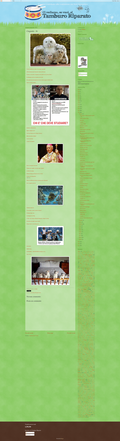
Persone (91, 366)
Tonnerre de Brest (83, 210)
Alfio (78, 256)
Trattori (87, 407)
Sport (91, 391)
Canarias (79, 270)
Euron (93, 308)
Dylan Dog (91, 304)
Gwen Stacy (92, 326)
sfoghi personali (91, 387)
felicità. (87, 313)
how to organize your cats (31, 183)
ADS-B (79, 253)
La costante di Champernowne (85, 192)
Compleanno (90, 277)
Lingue (83, 344)
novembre (80, 220)
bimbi (94, 264)
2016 (79, 108)
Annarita (83, 258)
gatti (94, 320)
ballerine (79, 264)
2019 (79, 102)
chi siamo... (84, 29)
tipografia (87, 406)
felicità (83, 313)
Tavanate (89, 401)
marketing (92, 348)
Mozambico (79, 354)
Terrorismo (85, 405)
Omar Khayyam (88, 361)
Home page (50, 333)
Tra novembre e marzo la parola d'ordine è (34, 210)
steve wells (93, 394)
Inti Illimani (82, 336)
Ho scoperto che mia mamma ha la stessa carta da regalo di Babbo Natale (40, 80)
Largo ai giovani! (91, 341)
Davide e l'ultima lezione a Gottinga (86, 178)
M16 (90, 346)
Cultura (82, 296)
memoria (93, 350)
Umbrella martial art (30, 207)
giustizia (87, 324)
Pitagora (89, 370)
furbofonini (89, 319)
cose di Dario (80, 287)
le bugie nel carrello (90, 342)
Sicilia (79, 388)
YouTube (79, 417)
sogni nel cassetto (88, 390)
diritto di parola (84, 301)
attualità (81, 263)
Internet (88, 335)
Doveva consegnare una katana (32, 165)
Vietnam (79, 414)
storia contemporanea (91, 395)
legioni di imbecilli (85, 343)
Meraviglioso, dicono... (84, 125)
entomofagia (91, 306)
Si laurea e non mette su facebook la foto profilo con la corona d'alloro (39, 74)
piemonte (79, 368)
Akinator (81, 181)
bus (93, 268)
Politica (79, 372)
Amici (89, 256)
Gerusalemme (80, 323)
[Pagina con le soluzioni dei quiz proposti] (86, 40)
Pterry (79, 377)
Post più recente (29, 333)
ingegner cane (85, 334)
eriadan (79, 307)
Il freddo (81, 187)
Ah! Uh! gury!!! (83, 158)
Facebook (79, 311)
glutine (91, 324)
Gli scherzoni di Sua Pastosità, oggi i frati (87, 162)
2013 (79, 241)
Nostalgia (79, 359)
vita (94, 414)
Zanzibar (83, 417)
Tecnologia (79, 402)
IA (78, 330)
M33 (78, 347)
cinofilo (85, 276)
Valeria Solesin (84, 412)
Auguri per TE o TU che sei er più (86, 145)
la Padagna (85, 340)
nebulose (89, 355)
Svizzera (92, 399)
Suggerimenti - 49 (83, 171)
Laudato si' (83, 342)
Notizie (84, 359)
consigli (88, 280)
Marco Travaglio (80, 348)
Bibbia (87, 264)
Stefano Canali (85, 394)
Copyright (79, 282)
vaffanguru (79, 412)
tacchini (79, 400)
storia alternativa (84, 395)
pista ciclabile (85, 370)
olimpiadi (82, 361)
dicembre (80, 113)
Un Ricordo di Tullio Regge (85, 206)
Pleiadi (82, 371)
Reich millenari (82, 164)
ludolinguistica (80, 346)
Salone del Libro (86, 383)
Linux (87, 344)
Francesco (88, 317)
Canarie (84, 270)
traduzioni (79, 407)
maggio (80, 231)
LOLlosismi (91, 344)
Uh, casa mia (82, 202)
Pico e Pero (91, 367)
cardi (94, 270)
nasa (82, 355)
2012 (79, 243)
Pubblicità (82, 377)
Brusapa (79, 268)
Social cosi (86, 389)
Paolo (88, 364)
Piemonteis (84, 368)
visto (82, 414)
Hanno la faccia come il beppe (87, 328)
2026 (79, 89)
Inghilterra (91, 334)
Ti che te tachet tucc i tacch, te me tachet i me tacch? (36, 69)
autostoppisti (91, 263)
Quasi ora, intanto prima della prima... (86, 217)
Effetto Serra (82, 127)
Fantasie (86, 311)
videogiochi (91, 413)
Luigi (84, 346)
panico (85, 364)
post (89, 372)
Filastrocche (80, 314)
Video (87, 413)
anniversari (87, 258)
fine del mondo (81, 316)
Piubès (93, 370)
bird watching (81, 265)
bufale (83, 268)
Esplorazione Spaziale (81, 308)
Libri (79, 344)
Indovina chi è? (82, 131)
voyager (80, 416)
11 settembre (84, 251)
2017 (79, 106)
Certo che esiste (82, 194)
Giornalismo (92, 323)
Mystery (92, 354)
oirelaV (92, 360)
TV (94, 408)
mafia (82, 347)
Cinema (82, 276)
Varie (89, 412)
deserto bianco (81, 300)
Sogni (83, 390)
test (94, 405)
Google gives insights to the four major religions (35, 168)
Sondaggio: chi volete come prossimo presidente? (86, 166)
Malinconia (86, 347)
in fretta (92, 331)
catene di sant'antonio (85, 272)
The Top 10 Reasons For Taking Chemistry (34, 133)
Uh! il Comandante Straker (84, 200)
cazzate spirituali (86, 274)
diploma (79, 301)
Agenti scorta (91, 253)
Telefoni (86, 402)
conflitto (84, 280)
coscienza (79, 283)
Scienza (79, 384)
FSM (87, 318)
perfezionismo (80, 366)
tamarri (83, 400)
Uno (87, 411)
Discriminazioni (91, 301)
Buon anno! (82, 120)
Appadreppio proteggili (89, 259)
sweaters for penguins (30, 141)
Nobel (94, 356)
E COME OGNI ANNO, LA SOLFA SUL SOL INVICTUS (87, 138)
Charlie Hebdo (83, 275)
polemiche (91, 371)
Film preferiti (92, 314)
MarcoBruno (86, 348)
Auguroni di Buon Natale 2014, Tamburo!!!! (85, 141)
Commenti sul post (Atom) (33, 335)
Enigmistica (86, 306)
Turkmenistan (90, 408)
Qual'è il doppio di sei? (31, 130)
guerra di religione (85, 326)
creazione (83, 295)
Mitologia (79, 353)
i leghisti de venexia (91, 329)
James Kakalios (83, 337)
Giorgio (87, 323)
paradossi (80, 365)
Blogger (62, 438)
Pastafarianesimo (85, 365)
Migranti (85, 352)
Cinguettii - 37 (82, 122)
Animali (90, 257)
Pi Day (83, 367)
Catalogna (79, 272)
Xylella (89, 416)
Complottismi (80, 278)
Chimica (88, 275)
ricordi (83, 382)
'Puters (79, 251)
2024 (79, 93)
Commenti (81, 75)
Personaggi (85, 366)
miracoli (89, 352)
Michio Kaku (81, 352)
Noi (79, 358)
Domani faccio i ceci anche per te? (33, 223)
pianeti (87, 367)
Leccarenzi (79, 343)
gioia (84, 323)
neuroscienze (84, 356)
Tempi (90, 402)
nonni (92, 358)
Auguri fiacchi (82, 151)
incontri (83, 332)
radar (88, 378)
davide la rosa (85, 299)
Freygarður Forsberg (83, 185)
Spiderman (87, 391)
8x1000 (82, 252)
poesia (86, 371)
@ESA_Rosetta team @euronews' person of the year (36, 71)
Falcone (83, 311)
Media (90, 350)
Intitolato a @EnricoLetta (31, 127)
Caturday (91, 272)
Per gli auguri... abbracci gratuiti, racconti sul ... (87, 116)
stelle (89, 394)
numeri (87, 359)
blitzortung (86, 265)
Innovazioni (84, 335)
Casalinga (92, 271)
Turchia (85, 408)
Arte (83, 262)
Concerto (79, 280)
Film (88, 314)
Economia (79, 305)
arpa (80, 262)
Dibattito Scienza (91, 300)
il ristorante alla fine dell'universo (85, 331)
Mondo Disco (88, 353)
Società (80, 390)
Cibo (93, 275)
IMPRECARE (82, 214)
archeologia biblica (86, 260)
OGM (85, 360)
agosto (80, 226)
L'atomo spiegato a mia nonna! (85, 129)
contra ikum (92, 281)
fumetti (93, 318)
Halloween (79, 328)
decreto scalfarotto (92, 299)
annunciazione (92, 258)
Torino (92, 406)
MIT (93, 352)
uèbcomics (89, 409)
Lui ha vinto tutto (30, 138)
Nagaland (79, 355)
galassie (83, 320)
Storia (80, 395)
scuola (80, 386)
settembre (80, 224)
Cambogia (88, 269)
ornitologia (85, 362)
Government (29, 246)
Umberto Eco (80, 411)
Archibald (93, 260)
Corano (83, 282)
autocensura (86, 263)
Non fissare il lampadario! (86, 358)
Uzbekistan (92, 411)
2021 (79, 99)
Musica (84, 354)
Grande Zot (79, 326)
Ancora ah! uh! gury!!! (84, 152)
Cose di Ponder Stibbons (87, 291)
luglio (80, 227)
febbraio (80, 237)
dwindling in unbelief (85, 304)
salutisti (92, 383)
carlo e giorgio (81, 271)
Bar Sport (83, 264)
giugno (80, 229)
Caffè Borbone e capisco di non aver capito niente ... (87, 169)
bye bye (79, 269)
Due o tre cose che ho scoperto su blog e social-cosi (87, 134)
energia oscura (80, 306)
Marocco (79, 349)
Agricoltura (79, 254)
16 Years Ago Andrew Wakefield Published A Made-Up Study (38, 218)
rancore (92, 378)
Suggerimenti (90, 398)
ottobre (80, 222)
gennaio (80, 239)
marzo (80, 235)
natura (86, 355)
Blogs (94, 265)
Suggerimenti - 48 (83, 191)
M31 (93, 346)
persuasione (79, 367)
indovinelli (90, 332)
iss (93, 336)
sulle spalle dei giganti (81, 399)
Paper (91, 364)
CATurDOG (80, 274)
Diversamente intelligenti (87, 302)
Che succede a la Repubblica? (85, 173)
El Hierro (87, 305)
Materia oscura (85, 350)
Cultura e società (88, 296)
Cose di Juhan (32, 292)
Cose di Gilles (92, 287)
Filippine (85, 314)
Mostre (93, 353)
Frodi (84, 318)
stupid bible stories (81, 397)
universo (84, 411)
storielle (88, 396)
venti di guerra (81, 413)
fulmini (90, 318)
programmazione (80, 376)
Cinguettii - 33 (82, 216)
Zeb (86, 417)
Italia (78, 337)
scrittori (90, 384)
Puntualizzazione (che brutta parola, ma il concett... (87, 204)
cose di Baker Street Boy (86, 285)
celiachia (92, 274)
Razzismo (89, 379)
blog (90, 265)
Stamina (82, 393)
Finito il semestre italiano (31, 82)
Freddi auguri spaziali (84, 149)
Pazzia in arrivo (91, 365)
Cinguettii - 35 (82, 180)
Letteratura (91, 343)
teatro (93, 401)
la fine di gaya (90, 338)
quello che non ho (88, 377)
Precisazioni (87, 373)
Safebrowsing (29, 248)
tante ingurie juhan (88, 400)
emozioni (92, 305)
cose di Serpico (83, 294)
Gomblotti (83, 325)
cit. (88, 276)
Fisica (86, 316)
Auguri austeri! (82, 160)
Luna (87, 346)
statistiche (86, 393)
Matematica (87, 349)
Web (84, 416)
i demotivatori (84, 329)
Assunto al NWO (83, 123)
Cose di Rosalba (88, 293)
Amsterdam (86, 257)
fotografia (83, 317)
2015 (79, 110)
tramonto (83, 407)
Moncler (83, 353)
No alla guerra (89, 356)
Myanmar (88, 354)
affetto (86, 253)
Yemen (93, 416)
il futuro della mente (87, 330)
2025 (79, 91)
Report (93, 381)
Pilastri (88, 368)
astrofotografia (88, 262)
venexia (93, 412)
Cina (78, 276)
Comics (85, 277)
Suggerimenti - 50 (83, 136)
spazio (84, 391)
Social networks (92, 389)
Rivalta (87, 382)
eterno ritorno (88, 308)
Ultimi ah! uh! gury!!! (84, 143)
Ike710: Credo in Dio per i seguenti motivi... (86, 176)
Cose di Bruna (89, 286)
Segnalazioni (85, 385)
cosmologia (88, 294)
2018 (79, 104)
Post (80, 73)
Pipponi (79, 370)
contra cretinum (86, 281)
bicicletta (90, 264)
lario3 (79, 342)
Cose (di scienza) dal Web (86, 283)
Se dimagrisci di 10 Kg (31, 215)
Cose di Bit (82, 286)
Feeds (79, 313)
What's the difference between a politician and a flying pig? (37, 180)
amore (82, 257)
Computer (91, 279)
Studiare (92, 396)
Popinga (85, 372)
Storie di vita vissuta (82, 396)
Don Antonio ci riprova (84, 154)
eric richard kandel (85, 307)
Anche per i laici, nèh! (84, 147)
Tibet (79, 406)
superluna (87, 399)
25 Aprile (92, 251)
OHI (89, 360)
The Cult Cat (29, 254)
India (86, 332)
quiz (93, 377)
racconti (84, 378)
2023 (79, 95)
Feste (91, 313)
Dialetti (86, 300)
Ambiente (85, 256)
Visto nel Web (88, 414)
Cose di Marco (86, 290)
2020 (79, 100)
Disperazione (80, 302)
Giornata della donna (81, 324)
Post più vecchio (71, 333)
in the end (79, 332)
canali (92, 269)
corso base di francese (90, 282)
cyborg (94, 296)
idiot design (81, 330)
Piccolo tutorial (82, 208)
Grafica (92, 325)
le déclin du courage (30, 170)
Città (90, 276)
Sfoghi (86, 387)
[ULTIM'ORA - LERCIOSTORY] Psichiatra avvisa (36, 251)
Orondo (90, 362)
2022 (79, 97)
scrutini (94, 384)
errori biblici (91, 307)
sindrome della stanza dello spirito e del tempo (88, 388)
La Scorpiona (91, 340)
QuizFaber (79, 378)
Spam (80, 391)
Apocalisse (81, 259)
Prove (85, 376)
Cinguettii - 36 (82, 156)
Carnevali (87, 271)
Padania (80, 364)
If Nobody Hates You (30, 213)
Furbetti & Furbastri (82, 319)
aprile (80, 233)
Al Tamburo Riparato (87, 254)
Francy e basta (80, 318)
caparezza (90, 270)
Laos (86, 341)
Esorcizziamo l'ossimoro (84, 189)
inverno (86, 336)
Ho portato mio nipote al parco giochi (33, 221)
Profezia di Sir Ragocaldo (31, 176)
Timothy (83, 406)
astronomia (93, 262)
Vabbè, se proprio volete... (84, 118)
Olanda (79, 361)
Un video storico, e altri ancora (85, 196)
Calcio (83, 269)
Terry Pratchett (90, 405)
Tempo (94, 402)
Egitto (83, 305)
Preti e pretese (89, 375)
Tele (83, 402)
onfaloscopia (81, 362)
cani (87, 270)
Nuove (91, 359)
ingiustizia (79, 335)
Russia (90, 382)
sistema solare (81, 389)
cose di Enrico (85, 287)
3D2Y (79, 252)
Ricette (79, 382)
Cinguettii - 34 (82, 198)
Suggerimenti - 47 (83, 212)
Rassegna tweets (38, 292)
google (88, 325)
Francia (92, 317)
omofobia (93, 361)
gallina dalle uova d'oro (88, 320)
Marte (82, 349)
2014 (79, 112)
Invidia (90, 336)
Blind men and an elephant (31, 136)
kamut (87, 337)
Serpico (82, 387)
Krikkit (90, 337)
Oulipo (94, 362)
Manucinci (91, 347)
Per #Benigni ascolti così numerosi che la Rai (35, 77)
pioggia (92, 368)
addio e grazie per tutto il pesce (89, 252)
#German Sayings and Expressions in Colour (35, 173)
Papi (94, 364)
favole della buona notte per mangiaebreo (87, 312)
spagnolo (93, 390)
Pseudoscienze (90, 376)
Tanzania (84, 401)
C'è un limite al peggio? (84, 183)
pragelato (82, 373)
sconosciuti (85, 384)
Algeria (81, 256)
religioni (89, 381)
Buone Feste (88, 268)
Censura (79, 275)
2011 (79, 245)
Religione (84, 381)
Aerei (82, 253)
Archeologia (79, 260)
